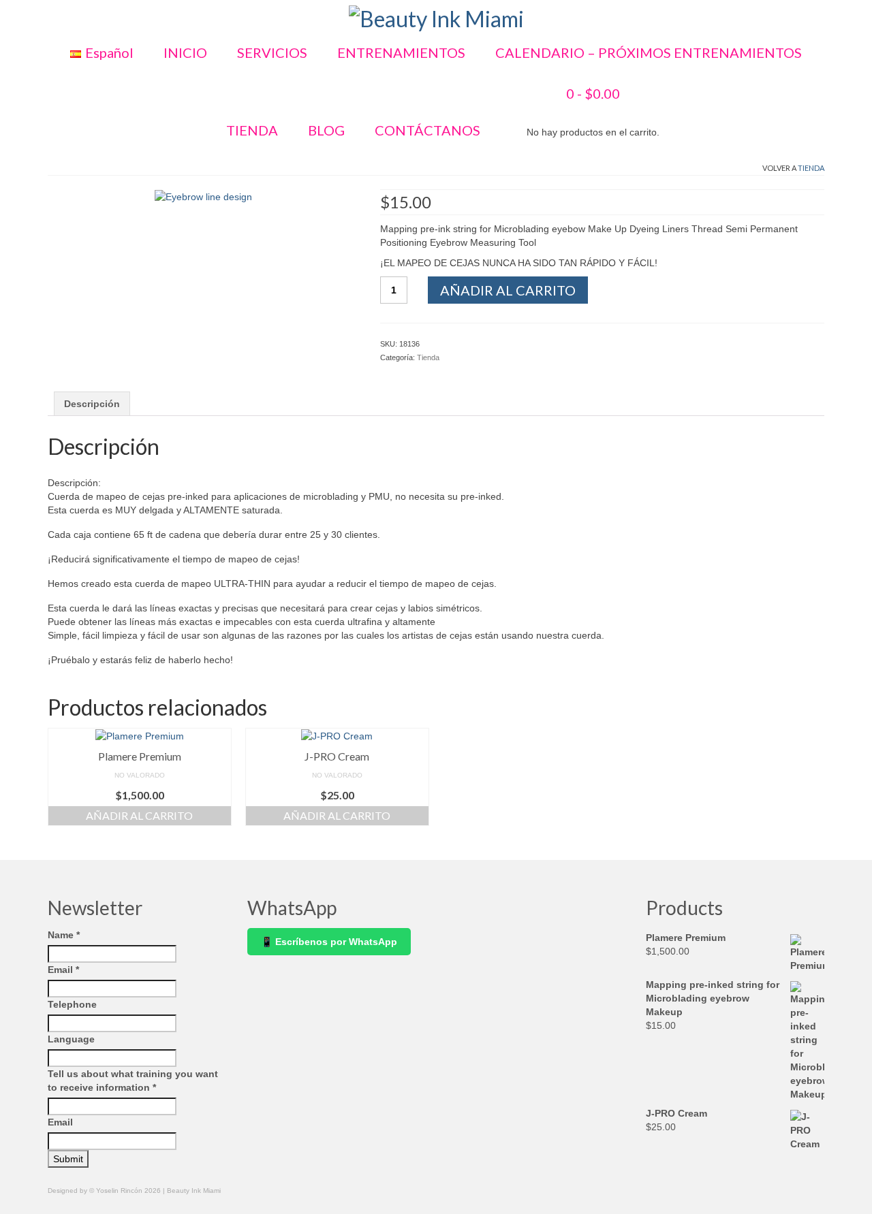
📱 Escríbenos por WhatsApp (329, 941)
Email (63, 969)
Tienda (811, 167)
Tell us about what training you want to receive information (133, 1080)
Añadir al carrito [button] (139, 815)
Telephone (72, 1004)
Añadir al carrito (508, 290)
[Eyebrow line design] (203, 196)
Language (71, 1039)
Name (64, 934)
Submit (68, 1158)
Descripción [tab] (92, 403)
